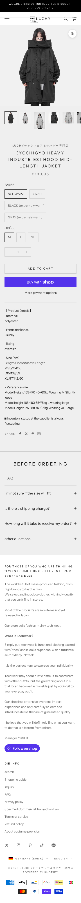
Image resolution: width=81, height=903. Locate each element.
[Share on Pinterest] (32, 433)
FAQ (7, 794)
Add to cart (40, 268)
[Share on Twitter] (26, 433)
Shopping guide (15, 780)
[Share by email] (39, 433)
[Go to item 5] (68, 117)
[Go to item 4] (54, 117)
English (61, 858)
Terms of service (16, 817)
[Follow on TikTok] (42, 845)
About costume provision (22, 831)
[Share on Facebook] (20, 433)
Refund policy (14, 824)
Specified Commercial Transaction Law (31, 809)
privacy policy (13, 802)
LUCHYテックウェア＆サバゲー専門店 (40, 145)
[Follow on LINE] (53, 845)
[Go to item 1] (10, 117)
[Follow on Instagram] (18, 845)
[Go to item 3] (39, 120)
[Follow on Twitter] (6, 845)
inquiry (9, 787)
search (9, 772)
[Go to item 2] (25, 117)
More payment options (41, 293)
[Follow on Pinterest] (30, 845)
